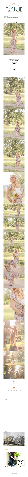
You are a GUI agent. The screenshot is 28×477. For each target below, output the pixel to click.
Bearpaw (17, 59)
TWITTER (14, 388)
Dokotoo (8, 66)
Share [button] (4, 449)
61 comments (6, 449)
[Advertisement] (14, 424)
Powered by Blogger (14, 473)
